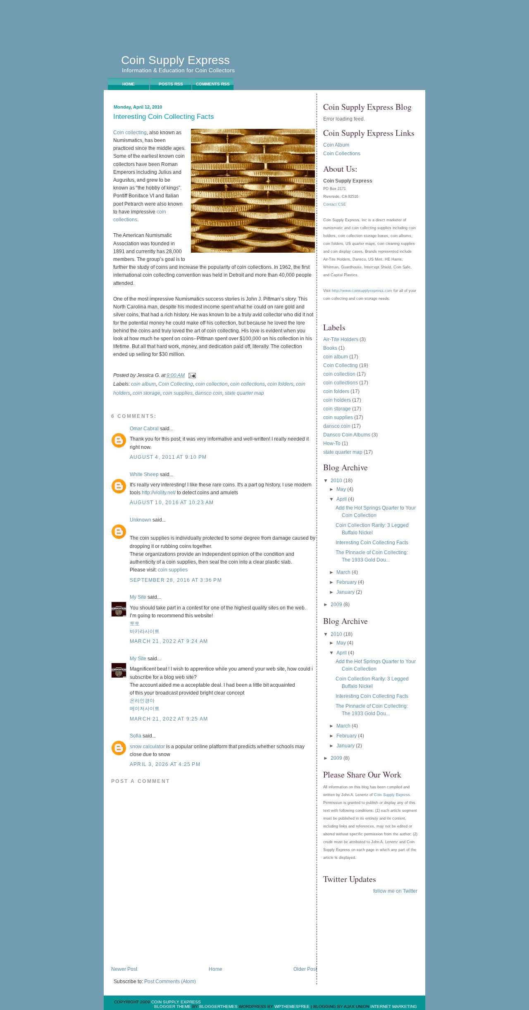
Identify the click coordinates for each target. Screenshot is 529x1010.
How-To (332, 443)
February (347, 582)
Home (128, 84)
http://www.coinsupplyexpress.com (362, 291)
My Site (138, 597)
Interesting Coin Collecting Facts (163, 117)
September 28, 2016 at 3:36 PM (176, 580)
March (344, 572)
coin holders (337, 400)
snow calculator (147, 746)
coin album (143, 384)
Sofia (135, 736)
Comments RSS (213, 84)
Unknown (140, 520)
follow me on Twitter (395, 891)
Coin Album (336, 145)
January (346, 592)
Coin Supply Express (175, 60)
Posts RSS (171, 84)
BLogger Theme (172, 1006)
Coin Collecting (175, 384)
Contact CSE (334, 204)
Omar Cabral (144, 429)
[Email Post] (191, 375)
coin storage (146, 393)
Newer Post (124, 969)
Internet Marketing (393, 1006)
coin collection (211, 384)
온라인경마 (142, 701)
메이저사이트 (145, 708)
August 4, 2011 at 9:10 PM (168, 457)
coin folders (280, 384)
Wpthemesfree (292, 1006)
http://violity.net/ (159, 493)
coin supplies (178, 393)
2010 (337, 481)
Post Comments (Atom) (170, 981)
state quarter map (244, 393)
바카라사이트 (145, 631)
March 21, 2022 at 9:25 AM (169, 719)
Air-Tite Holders (340, 339)
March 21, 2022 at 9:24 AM (169, 641)
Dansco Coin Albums (346, 435)
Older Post (305, 969)
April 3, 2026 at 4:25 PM (165, 764)
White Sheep (144, 474)
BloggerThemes (218, 1006)
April (342, 499)
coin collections (247, 384)
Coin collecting (130, 132)
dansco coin (208, 393)
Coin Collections (341, 153)
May (341, 489)
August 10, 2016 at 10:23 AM (172, 502)
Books (330, 348)
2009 (337, 604)
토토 (135, 623)
